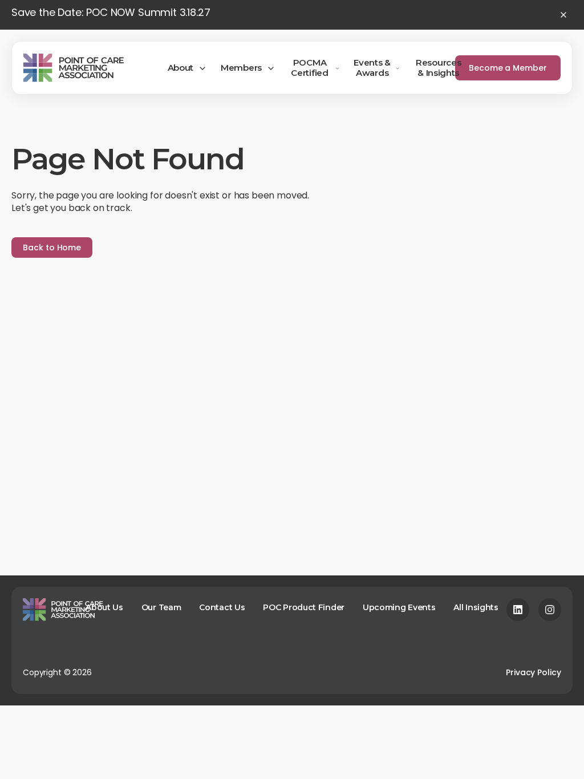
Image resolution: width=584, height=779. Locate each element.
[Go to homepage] (73, 68)
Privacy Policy (533, 672)
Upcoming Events (399, 607)
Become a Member (508, 68)
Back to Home (52, 247)
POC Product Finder (303, 607)
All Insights (475, 607)
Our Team (161, 607)
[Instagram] (549, 609)
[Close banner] (563, 15)
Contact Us (222, 607)
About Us (104, 607)
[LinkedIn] (517, 609)
